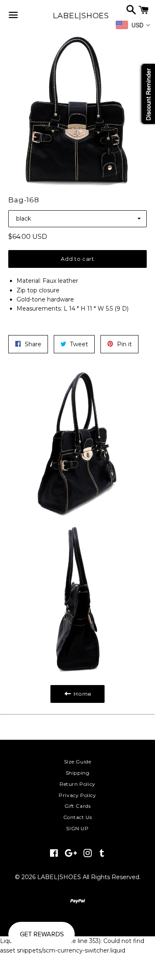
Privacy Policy (77, 795)
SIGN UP (77, 828)
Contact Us (77, 817)
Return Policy (77, 784)
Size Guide (77, 761)
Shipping (78, 773)
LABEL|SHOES (77, 15)
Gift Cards (77, 806)
